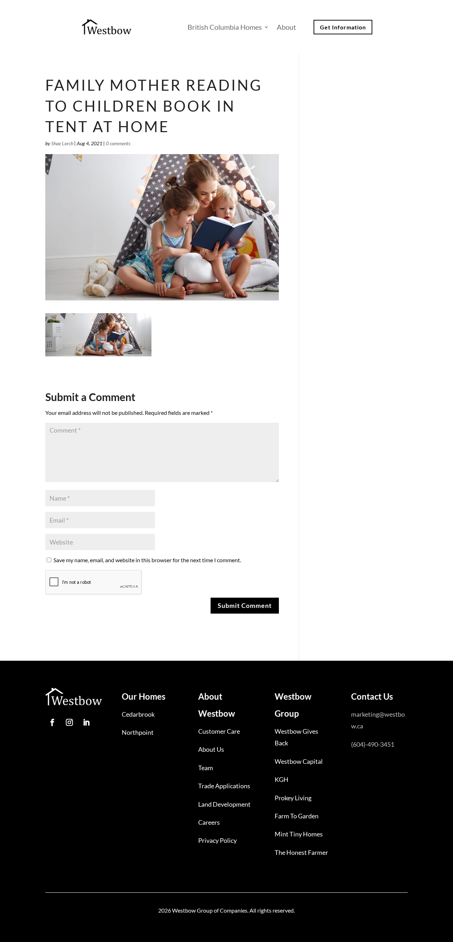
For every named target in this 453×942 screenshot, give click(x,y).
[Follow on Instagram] (69, 722)
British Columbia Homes (225, 27)
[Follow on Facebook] (52, 722)
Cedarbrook (138, 714)
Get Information (343, 27)
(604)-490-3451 (372, 744)
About (286, 27)
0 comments (118, 143)
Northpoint (138, 732)
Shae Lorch (62, 143)
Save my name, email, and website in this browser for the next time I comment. (147, 560)
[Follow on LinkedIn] (86, 722)
